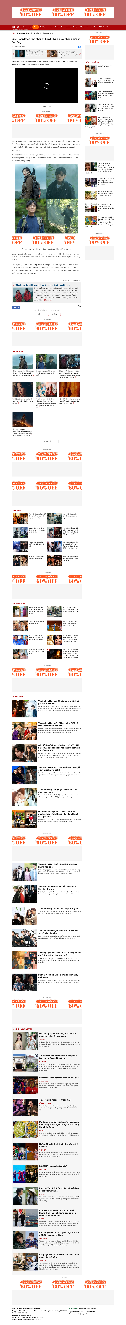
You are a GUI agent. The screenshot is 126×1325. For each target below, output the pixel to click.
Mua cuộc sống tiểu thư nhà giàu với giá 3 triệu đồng (36, 651)
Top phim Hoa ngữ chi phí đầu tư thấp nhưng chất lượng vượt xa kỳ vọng (37, 516)
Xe (87, 27)
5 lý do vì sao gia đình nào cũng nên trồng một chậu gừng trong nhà (106, 193)
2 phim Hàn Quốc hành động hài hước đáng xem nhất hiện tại (37, 530)
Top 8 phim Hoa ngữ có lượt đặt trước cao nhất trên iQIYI (70, 558)
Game (75, 27)
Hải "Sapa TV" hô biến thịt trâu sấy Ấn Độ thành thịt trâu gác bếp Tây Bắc (106, 81)
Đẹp (56, 27)
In (80, 306)
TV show (43, 27)
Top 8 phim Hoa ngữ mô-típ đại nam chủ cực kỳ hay (71, 516)
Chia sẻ (16, 307)
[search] (106, 27)
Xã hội (101, 27)
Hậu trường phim (47, 33)
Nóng (23, 27)
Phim (35, 27)
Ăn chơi (93, 27)
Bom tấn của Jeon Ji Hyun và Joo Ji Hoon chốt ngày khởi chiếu (45, 373)
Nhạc (50, 27)
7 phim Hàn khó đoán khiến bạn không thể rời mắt (36, 544)
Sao (29, 27)
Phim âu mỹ (37, 33)
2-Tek (82, 27)
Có (39, 314)
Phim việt (29, 33)
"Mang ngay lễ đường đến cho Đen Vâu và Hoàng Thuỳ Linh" (70, 623)
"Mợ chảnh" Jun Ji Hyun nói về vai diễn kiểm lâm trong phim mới (42, 285)
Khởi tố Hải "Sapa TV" (105, 66)
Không (54, 314)
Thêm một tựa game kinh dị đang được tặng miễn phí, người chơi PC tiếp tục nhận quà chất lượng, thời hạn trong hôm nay (71, 653)
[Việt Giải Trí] (14, 27)
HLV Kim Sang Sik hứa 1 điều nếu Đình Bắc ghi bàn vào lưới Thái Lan (36, 637)
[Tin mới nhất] (18, 27)
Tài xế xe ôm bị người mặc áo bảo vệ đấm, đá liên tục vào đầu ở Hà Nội (71, 609)
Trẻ (62, 27)
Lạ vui (68, 27)
